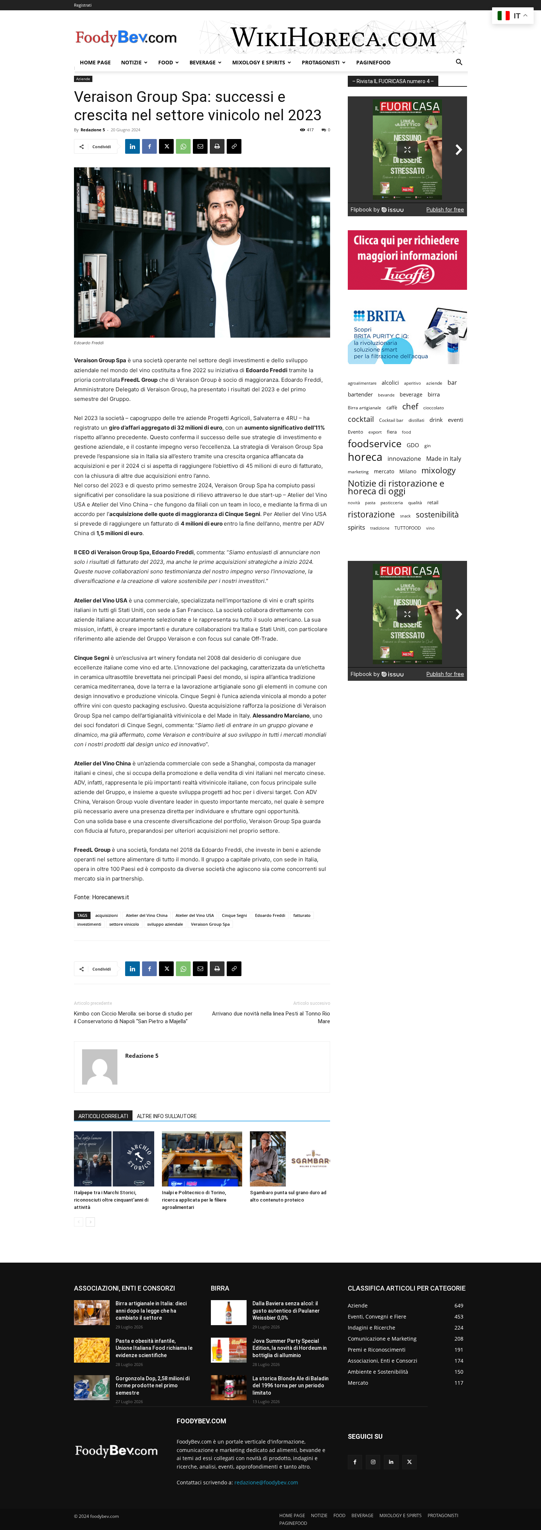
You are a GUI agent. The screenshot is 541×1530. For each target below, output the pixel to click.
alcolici (390, 382)
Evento (355, 431)
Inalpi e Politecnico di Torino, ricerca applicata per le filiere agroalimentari (194, 1200)
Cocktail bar (391, 420)
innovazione (404, 459)
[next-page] (90, 1222)
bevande (386, 395)
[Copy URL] (234, 146)
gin (427, 445)
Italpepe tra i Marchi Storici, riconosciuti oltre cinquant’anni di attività (111, 1200)
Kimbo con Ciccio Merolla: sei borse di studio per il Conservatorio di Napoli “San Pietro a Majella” (133, 1017)
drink (436, 419)
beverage (411, 394)
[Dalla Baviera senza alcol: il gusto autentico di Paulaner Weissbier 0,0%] (229, 1312)
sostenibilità (437, 514)
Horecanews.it (110, 897)
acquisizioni (106, 915)
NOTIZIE (131, 62)
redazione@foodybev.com (266, 1482)
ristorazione (371, 514)
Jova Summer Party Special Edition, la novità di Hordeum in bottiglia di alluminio (289, 1348)
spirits (356, 527)
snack (405, 516)
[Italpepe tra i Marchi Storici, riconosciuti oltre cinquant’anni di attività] (114, 1158)
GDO (413, 445)
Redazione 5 (93, 129)
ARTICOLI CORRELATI (103, 1116)
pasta (370, 502)
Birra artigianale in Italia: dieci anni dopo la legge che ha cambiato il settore (151, 1310)
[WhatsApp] (183, 146)
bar (452, 383)
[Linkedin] (132, 146)
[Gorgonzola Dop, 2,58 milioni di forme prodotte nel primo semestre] (92, 1387)
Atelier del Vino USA (195, 915)
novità (354, 502)
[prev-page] (78, 1222)
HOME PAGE (95, 62)
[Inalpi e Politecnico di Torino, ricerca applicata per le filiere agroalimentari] (202, 1158)
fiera (392, 432)
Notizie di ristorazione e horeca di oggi (396, 487)
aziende (434, 383)
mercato (384, 471)
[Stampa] (217, 146)
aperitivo (412, 383)
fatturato (302, 915)
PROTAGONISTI (321, 62)
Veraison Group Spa (210, 924)
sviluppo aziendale (165, 924)
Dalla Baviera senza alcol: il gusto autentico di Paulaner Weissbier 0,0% (286, 1310)
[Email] (200, 146)
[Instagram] (373, 1462)
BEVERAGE (203, 62)
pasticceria (392, 502)
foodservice (375, 443)
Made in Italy (443, 459)
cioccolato (433, 408)
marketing (358, 471)
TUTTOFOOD (408, 528)
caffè (391, 407)
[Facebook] (149, 146)
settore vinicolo (124, 924)
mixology (438, 470)
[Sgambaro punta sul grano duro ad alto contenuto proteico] (290, 1158)
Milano (407, 471)
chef (410, 406)
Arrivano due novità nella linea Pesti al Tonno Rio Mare (271, 1017)
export (375, 432)
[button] (459, 63)
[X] (166, 146)
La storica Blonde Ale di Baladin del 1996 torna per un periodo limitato (290, 1386)
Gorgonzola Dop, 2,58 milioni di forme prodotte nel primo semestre (153, 1386)
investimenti (89, 924)
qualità (415, 502)
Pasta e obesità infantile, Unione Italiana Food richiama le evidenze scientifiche (154, 1348)
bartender (360, 394)
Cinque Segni (234, 915)
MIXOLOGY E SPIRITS (258, 62)
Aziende (83, 78)
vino (430, 528)
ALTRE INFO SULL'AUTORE (167, 1116)
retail (432, 502)
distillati (416, 420)
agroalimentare (362, 383)
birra (434, 394)
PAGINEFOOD (373, 62)
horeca (365, 457)
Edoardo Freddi (270, 915)
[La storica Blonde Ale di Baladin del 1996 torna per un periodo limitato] (229, 1387)
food (406, 432)
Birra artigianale (364, 407)
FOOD (165, 62)
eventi (455, 419)
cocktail (361, 419)
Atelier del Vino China (146, 915)
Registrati (83, 5)
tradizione (379, 528)
